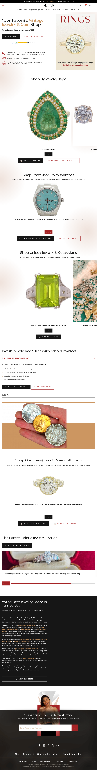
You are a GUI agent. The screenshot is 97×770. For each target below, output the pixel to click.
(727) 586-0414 (50, 1)
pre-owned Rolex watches (21, 641)
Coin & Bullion (45, 10)
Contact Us (29, 754)
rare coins (44, 639)
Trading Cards (56, 10)
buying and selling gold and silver (30, 639)
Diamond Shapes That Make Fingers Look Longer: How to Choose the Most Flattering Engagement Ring (41, 574)
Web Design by (61, 764)
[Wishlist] (85, 5)
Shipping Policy (61, 761)
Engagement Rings (34, 10)
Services (72, 10)
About (78, 10)
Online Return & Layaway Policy (43, 761)
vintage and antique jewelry (26, 625)
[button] (94, 5)
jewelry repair (19, 649)
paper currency (6, 641)
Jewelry (19, 10)
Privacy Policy (24, 761)
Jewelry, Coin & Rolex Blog (67, 754)
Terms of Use (73, 761)
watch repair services (32, 649)
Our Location (44, 754)
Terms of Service (65, 766)
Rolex (25, 10)
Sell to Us (65, 10)
